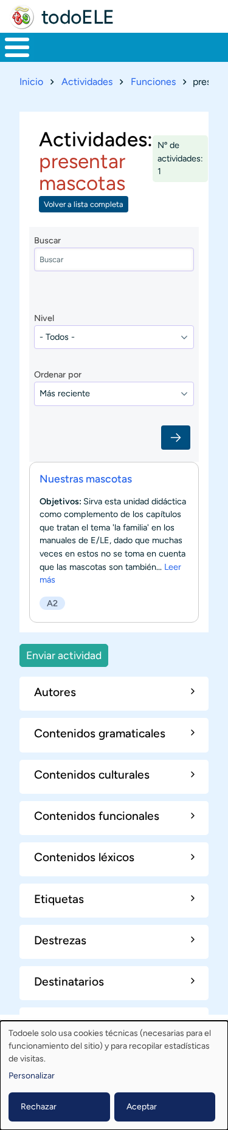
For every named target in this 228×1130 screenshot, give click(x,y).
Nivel (44, 318)
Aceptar (141, 1106)
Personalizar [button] (32, 1076)
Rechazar (39, 1106)
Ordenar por (57, 374)
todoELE (77, 16)
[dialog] (114, 1075)
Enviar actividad (64, 655)
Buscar (47, 240)
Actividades (86, 81)
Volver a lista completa (83, 204)
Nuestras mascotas (86, 478)
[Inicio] (22, 17)
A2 (52, 603)
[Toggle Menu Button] (17, 47)
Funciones (153, 81)
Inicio (31, 81)
